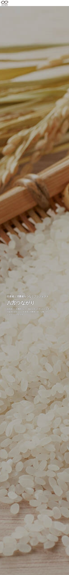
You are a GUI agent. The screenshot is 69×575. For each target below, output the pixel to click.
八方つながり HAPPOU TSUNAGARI (4, 3)
